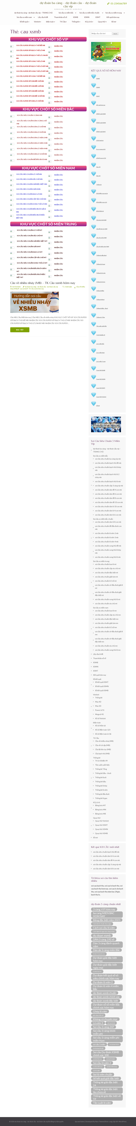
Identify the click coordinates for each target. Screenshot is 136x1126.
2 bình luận (68, 287)
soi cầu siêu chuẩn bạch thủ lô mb (108, 481)
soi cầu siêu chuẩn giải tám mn (106, 623)
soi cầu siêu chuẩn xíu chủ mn (106, 646)
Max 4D (98, 176)
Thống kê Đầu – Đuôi (102, 308)
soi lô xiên (96, 1071)
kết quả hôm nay (100, 105)
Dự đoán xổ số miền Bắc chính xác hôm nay (106, 1006)
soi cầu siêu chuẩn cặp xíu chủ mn (108, 615)
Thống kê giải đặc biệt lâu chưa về (105, 1091)
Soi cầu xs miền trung (113, 13)
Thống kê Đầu (100, 290)
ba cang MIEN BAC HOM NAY (103, 915)
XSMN (86, 17)
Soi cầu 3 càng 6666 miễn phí (104, 1032)
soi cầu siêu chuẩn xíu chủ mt (106, 603)
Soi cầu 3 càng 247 (103, 1026)
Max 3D (98, 167)
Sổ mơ (113, 22)
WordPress (122, 1121)
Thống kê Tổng (100, 317)
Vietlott (37, 22)
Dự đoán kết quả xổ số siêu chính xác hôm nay (106, 977)
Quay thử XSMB (100, 370)
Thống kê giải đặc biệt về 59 (107, 1097)
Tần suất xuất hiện (101, 326)
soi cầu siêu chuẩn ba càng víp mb (108, 459)
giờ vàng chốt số (98, 1015)
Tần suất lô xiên (102, 1102)
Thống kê (75, 22)
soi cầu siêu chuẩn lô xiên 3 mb (106, 537)
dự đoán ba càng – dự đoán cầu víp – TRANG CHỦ (33, 13)
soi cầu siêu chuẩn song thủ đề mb (108, 546)
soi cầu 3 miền (99, 1044)
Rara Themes (99, 1121)
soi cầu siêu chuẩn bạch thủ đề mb (108, 463)
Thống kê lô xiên (100, 273)
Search (115, 33)
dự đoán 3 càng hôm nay (99, 954)
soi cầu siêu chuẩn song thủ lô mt (107, 599)
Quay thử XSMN (100, 379)
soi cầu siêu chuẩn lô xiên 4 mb (106, 541)
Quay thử (101, 22)
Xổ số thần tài (100, 211)
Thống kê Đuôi (100, 299)
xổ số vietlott (100, 140)
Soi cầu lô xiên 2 (102, 1062)
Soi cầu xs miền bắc (66, 13)
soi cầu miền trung (112, 1066)
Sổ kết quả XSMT (101, 131)
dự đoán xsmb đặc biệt (105, 1000)
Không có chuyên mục (105, 1019)
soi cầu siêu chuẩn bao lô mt (105, 564)
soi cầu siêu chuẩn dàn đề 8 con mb (108, 498)
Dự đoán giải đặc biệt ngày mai (105, 966)
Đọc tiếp (19, 330)
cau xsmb (23, 289)
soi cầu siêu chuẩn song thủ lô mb (108, 557)
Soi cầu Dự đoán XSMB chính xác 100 (106, 1054)
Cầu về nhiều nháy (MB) (102, 246)
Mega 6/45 (99, 714)
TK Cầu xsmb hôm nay (36, 289)
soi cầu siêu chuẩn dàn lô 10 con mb (108, 506)
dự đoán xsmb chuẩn (104, 992)
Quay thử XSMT (100, 388)
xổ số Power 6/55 (101, 158)
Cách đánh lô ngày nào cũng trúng (103, 931)
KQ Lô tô (88, 22)
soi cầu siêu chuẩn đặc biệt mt (106, 572)
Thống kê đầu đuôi (101, 255)
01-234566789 (118, 3)
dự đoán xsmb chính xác (106, 996)
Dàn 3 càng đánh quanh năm (106, 945)
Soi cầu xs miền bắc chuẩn (89, 13)
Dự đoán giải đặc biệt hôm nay (105, 959)
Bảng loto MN (100, 809)
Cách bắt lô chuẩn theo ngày (102, 924)
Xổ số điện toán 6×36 (103, 734)
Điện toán (50, 22)
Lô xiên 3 (98, 1022)
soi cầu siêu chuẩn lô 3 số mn (106, 627)
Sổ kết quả (24, 22)
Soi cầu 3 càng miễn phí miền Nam (106, 1039)
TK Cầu (63, 22)
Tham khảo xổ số (60, 17)
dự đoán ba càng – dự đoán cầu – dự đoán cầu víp (68, 4)
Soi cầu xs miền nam (24, 17)
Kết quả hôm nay (112, 17)
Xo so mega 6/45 (100, 149)
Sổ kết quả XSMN (101, 122)
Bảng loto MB (100, 814)
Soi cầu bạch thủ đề (98, 1048)
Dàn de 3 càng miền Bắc (106, 950)
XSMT (97, 17)
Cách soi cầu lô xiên (104, 927)
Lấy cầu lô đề (43, 17)
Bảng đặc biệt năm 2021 (106, 919)
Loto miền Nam (100, 352)
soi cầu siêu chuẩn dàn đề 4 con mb (108, 490)
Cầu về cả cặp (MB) (101, 237)
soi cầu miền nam (97, 1066)
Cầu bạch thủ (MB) (101, 220)
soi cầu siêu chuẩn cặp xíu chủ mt (107, 568)
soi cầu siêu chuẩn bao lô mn (106, 611)
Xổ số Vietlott (100, 718)
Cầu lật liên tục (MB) (101, 229)
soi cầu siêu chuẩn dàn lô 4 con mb (108, 511)
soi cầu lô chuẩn (110, 1059)
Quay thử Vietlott (101, 397)
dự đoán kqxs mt (97, 971)
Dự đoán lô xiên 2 (103, 982)
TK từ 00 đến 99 (100, 335)
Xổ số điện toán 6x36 (102, 193)
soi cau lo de (111, 1023)
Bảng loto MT (100, 805)
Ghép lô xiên (100, 1011)
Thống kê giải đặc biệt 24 (105, 1084)
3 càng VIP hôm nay (104, 909)
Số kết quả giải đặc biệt (106, 1078)
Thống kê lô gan (100, 264)
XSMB (75, 17)
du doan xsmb (102, 935)
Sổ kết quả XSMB (101, 114)
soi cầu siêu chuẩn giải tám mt (106, 577)
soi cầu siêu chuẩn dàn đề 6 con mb (108, 494)
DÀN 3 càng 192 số (103, 939)
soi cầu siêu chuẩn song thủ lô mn (108, 650)
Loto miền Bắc (100, 344)
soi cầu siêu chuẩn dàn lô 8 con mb (108, 522)
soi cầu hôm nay (97, 1059)
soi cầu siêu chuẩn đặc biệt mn (106, 619)
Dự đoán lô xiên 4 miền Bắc (106, 988)
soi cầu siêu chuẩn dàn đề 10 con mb (109, 502)
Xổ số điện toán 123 (101, 202)
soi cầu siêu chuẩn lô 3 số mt (106, 581)
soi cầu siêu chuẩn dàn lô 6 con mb (108, 515)
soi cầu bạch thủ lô (114, 1044)
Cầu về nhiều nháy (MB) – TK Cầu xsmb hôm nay (42, 283)
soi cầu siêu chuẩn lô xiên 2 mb (106, 533)
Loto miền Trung (100, 361)
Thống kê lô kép (100, 282)
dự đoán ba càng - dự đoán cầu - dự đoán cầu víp (41, 287)
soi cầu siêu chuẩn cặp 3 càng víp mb (109, 485)
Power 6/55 (99, 710)
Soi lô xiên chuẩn (102, 1074)
